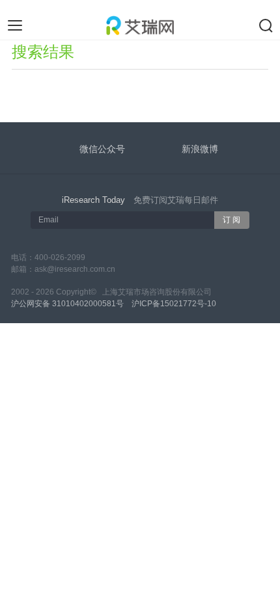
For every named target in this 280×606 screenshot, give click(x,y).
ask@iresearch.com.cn (75, 269)
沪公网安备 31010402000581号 (67, 303)
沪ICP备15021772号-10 (174, 303)
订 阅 (231, 219)
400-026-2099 (60, 257)
